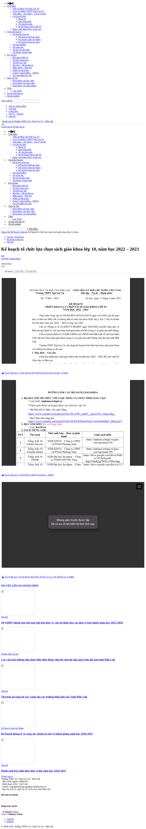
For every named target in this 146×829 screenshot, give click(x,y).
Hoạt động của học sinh (23, 80)
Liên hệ (12, 116)
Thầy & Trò (12, 78)
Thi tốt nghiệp (13, 96)
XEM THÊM (31, 585)
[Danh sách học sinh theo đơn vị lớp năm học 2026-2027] (18, 763)
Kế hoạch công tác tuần (28, 37)
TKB (9, 88)
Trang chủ (5, 232)
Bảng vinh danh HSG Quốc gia (27, 29)
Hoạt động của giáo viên (24, 83)
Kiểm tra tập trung (21, 70)
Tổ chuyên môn (25, 24)
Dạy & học (12, 55)
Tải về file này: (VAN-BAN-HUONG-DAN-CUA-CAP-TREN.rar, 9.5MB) (39, 577)
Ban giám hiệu (24, 21)
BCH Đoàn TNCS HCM (29, 26)
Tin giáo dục (18, 47)
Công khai (13, 111)
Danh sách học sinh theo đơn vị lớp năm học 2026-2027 (33, 770)
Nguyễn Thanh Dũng (11, 258)
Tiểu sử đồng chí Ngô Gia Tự (26, 8)
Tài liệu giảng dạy (21, 60)
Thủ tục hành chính (17, 106)
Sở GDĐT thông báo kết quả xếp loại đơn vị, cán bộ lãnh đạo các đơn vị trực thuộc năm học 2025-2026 (62, 622)
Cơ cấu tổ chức (19, 16)
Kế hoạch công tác (21, 34)
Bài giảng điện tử (20, 57)
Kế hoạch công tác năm (28, 42)
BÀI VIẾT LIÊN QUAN (13, 585)
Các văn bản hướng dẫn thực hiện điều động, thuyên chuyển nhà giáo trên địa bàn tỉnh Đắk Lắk (58, 659)
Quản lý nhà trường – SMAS (26, 73)
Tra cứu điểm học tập (22, 75)
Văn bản (12, 109)
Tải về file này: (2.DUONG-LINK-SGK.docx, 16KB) (29, 475)
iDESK (10, 821)
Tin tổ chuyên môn (21, 50)
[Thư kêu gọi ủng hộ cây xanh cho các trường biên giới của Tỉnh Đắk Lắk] (18, 688)
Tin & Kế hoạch (14, 32)
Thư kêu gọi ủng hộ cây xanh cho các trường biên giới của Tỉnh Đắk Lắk (44, 696)
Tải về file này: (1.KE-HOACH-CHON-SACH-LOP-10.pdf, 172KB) (36, 373)
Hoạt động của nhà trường (24, 86)
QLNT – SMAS (16, 114)
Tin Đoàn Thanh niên (22, 52)
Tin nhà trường (19, 44)
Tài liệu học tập (20, 62)
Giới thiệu (11, 6)
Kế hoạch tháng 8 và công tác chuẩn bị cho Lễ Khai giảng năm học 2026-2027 (47, 733)
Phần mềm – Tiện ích (22, 68)
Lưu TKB (17, 91)
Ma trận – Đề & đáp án (23, 65)
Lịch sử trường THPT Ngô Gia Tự (28, 11)
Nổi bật (10, 242)
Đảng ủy (22, 19)
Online (10, 811)
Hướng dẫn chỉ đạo (10, 654)
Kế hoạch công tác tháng (29, 39)
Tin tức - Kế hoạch (15, 237)
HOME (10, 3)
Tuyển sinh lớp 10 (15, 93)
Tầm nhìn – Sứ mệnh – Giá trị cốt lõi (29, 14)
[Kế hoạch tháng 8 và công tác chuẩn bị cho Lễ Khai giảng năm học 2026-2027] (18, 725)
